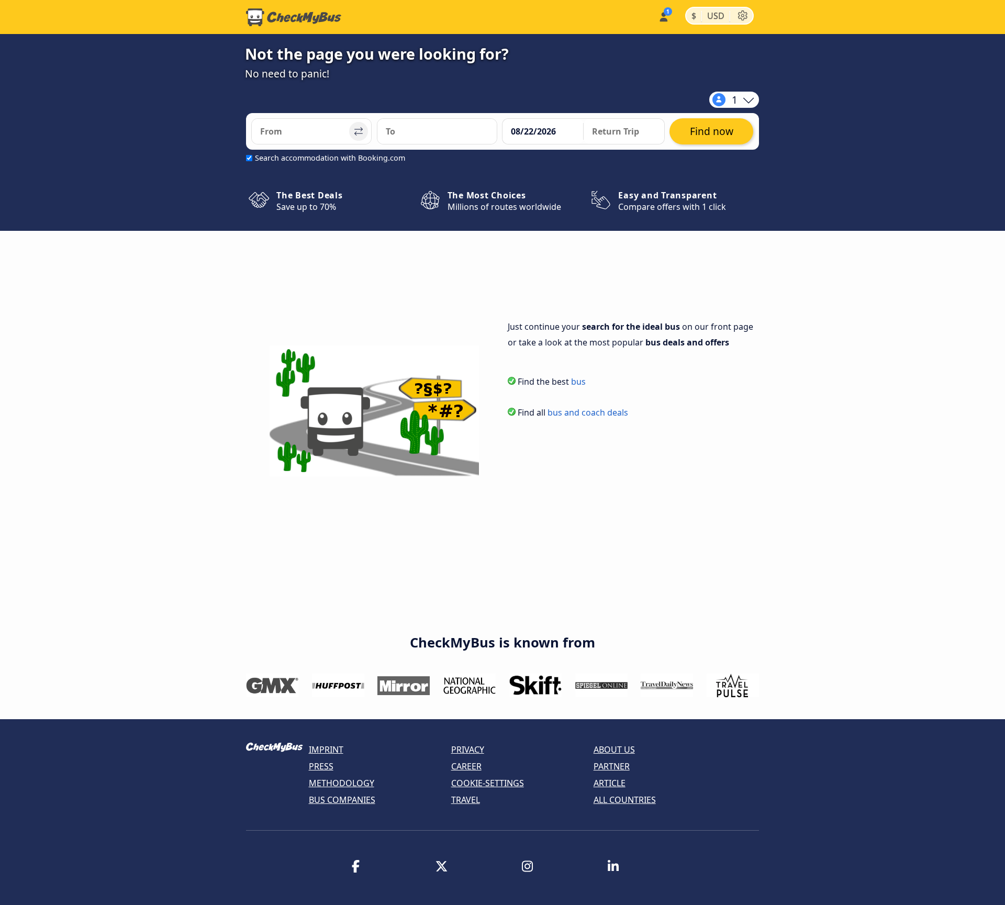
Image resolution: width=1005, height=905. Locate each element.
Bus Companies (342, 800)
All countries (625, 800)
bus (578, 381)
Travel (465, 800)
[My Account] (663, 16)
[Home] (293, 17)
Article (610, 783)
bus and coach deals (588, 412)
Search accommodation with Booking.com (330, 158)
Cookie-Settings (487, 783)
